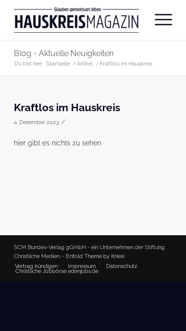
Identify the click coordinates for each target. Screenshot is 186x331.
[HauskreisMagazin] (77, 20)
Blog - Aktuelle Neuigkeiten (64, 53)
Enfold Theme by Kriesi (95, 256)
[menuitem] (158, 20)
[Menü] (158, 20)
